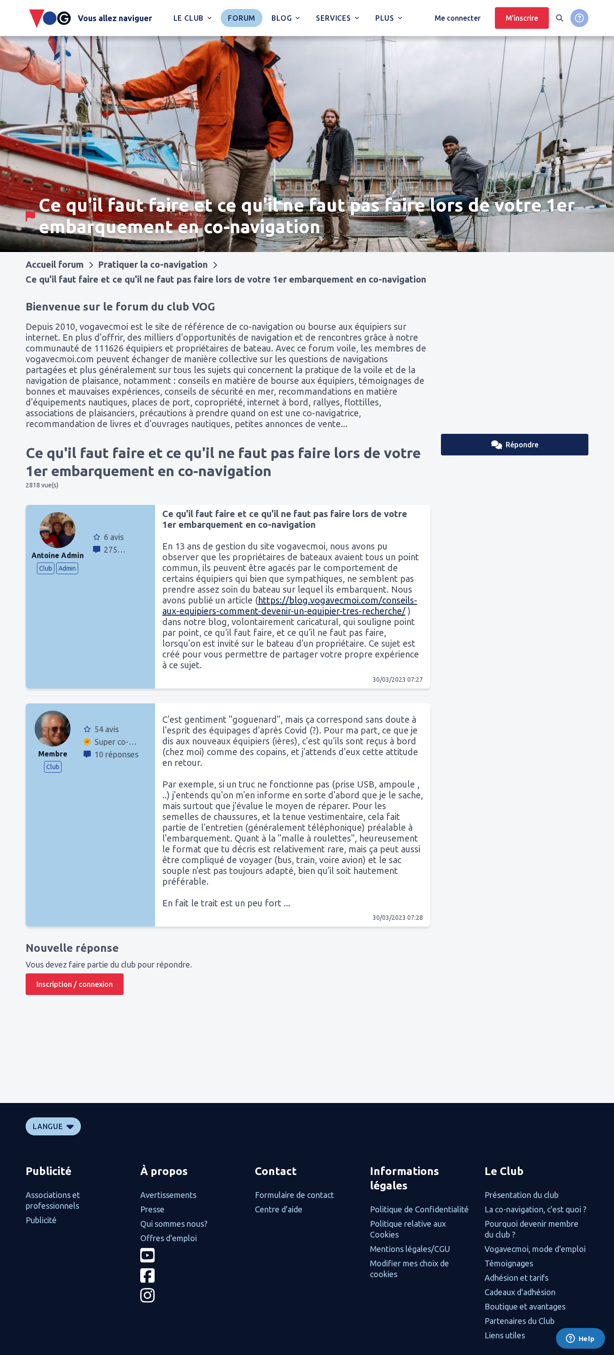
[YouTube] (192, 1255)
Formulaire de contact (294, 1194)
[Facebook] (192, 1275)
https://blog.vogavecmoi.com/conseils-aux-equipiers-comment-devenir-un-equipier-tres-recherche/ (289, 605)
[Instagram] (192, 1295)
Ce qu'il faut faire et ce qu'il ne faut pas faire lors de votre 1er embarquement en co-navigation (226, 279)
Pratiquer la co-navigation (153, 264)
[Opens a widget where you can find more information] (580, 1339)
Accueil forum (55, 264)
